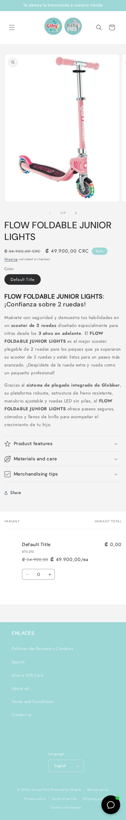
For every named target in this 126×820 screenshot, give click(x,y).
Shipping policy (95, 798)
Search (18, 662)
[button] (11, 27)
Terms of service (64, 798)
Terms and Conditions (32, 701)
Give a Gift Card (28, 675)
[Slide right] (75, 213)
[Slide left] (50, 213)
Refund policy (98, 789)
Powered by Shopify (65, 789)
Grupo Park (41, 789)
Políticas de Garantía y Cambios (43, 648)
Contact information (65, 807)
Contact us (22, 715)
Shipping (11, 259)
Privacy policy (35, 798)
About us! (21, 688)
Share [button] (15, 492)
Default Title (23, 279)
